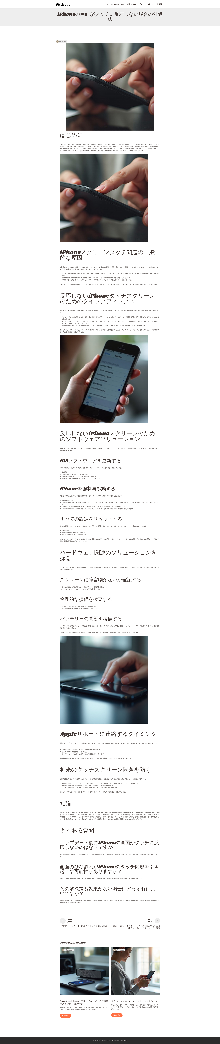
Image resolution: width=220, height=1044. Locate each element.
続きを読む (65, 1015)
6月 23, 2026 (69, 950)
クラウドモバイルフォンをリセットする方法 (134, 1001)
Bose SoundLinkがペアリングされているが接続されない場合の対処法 (84, 1002)
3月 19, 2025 (120, 950)
